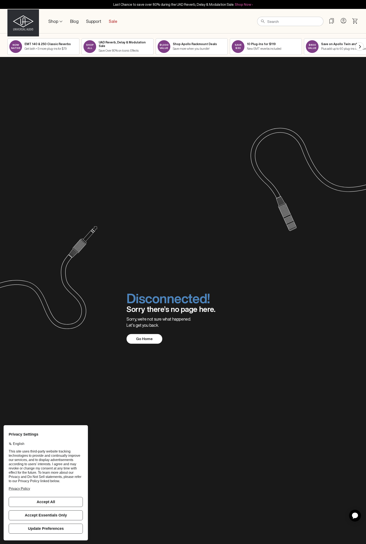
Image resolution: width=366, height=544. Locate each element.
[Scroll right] (359, 46)
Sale (113, 21)
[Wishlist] (331, 20)
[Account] (343, 20)
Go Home (144, 339)
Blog (74, 21)
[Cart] (355, 21)
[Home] (23, 21)
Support (93, 21)
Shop (53, 21)
